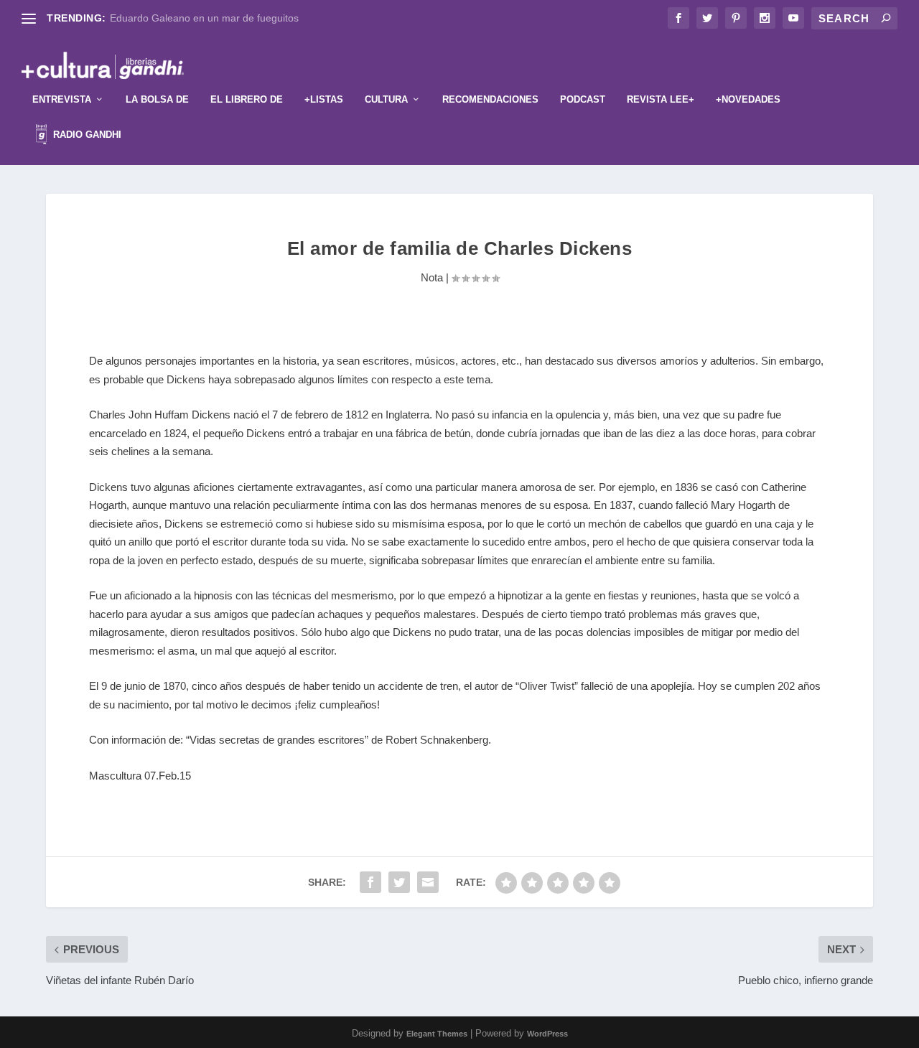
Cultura (386, 99)
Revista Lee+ (660, 99)
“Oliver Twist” (547, 686)
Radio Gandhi (85, 134)
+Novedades (748, 99)
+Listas (323, 99)
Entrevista (61, 99)
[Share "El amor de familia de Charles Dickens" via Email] (428, 882)
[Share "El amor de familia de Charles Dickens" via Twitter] (399, 882)
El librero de (246, 99)
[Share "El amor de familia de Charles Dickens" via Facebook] (370, 882)
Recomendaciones (490, 99)
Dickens (186, 379)
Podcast (582, 99)
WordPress (547, 1033)
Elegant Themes (436, 1033)
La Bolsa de (157, 99)
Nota (432, 277)
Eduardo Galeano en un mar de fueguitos (204, 18)
